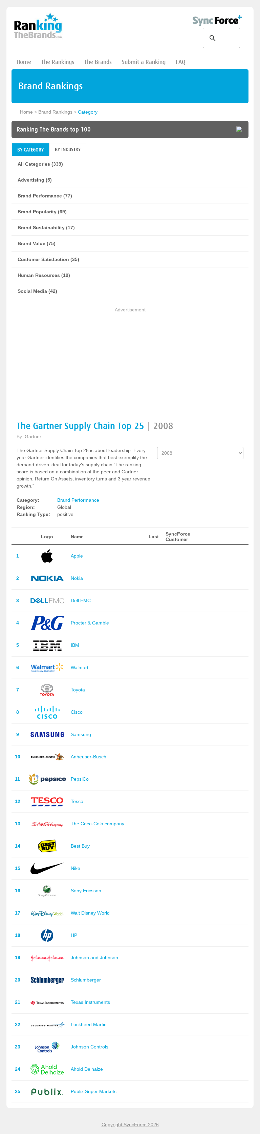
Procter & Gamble (90, 622)
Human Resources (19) (44, 275)
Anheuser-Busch (88, 756)
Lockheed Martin (89, 1024)
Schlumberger (86, 980)
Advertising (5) (35, 180)
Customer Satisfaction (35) (48, 259)
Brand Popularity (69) (42, 211)
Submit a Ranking (144, 62)
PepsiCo (80, 779)
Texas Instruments (90, 1002)
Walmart (79, 667)
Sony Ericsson (86, 890)
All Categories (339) (40, 164)
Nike (75, 868)
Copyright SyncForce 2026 (130, 1124)
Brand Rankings (55, 112)
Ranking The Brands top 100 (54, 129)
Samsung (81, 734)
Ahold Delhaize (87, 1069)
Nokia (77, 578)
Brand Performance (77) (45, 195)
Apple (77, 556)
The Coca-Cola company (97, 823)
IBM (75, 645)
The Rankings (57, 62)
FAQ (180, 62)
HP (74, 935)
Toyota (78, 689)
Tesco (77, 801)
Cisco (77, 712)
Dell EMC (81, 600)
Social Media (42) (37, 291)
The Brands (98, 62)
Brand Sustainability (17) (46, 227)
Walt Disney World (90, 913)
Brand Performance (78, 500)
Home (24, 62)
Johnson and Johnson (94, 957)
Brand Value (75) (37, 243)
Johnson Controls (89, 1046)
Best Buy (80, 846)
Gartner (33, 436)
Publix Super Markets (93, 1091)
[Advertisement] (130, 360)
